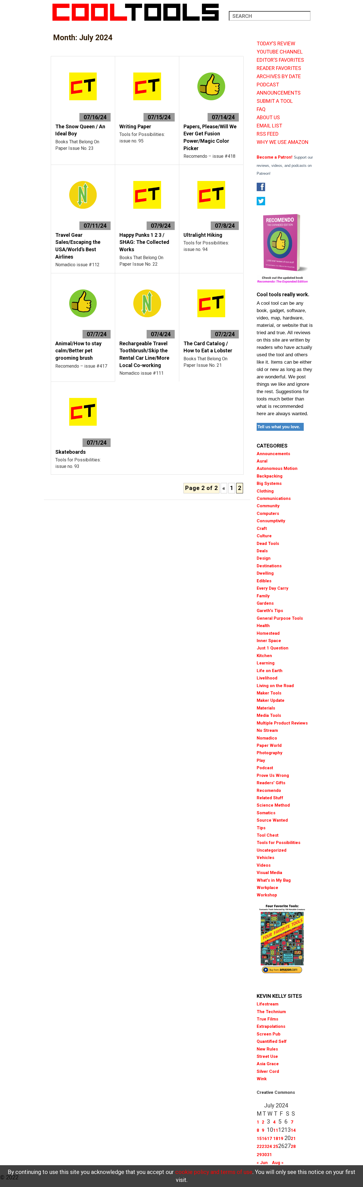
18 (275, 1138)
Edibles (264, 580)
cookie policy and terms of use (213, 1172)
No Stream (267, 730)
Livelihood (267, 678)
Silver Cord (268, 1071)
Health (263, 625)
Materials (266, 708)
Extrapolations (271, 1026)
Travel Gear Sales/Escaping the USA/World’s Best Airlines (77, 246)
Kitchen (264, 655)
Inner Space (269, 640)
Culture (264, 535)
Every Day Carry (272, 588)
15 (259, 1138)
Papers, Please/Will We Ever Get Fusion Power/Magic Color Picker (210, 137)
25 (275, 1146)
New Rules (267, 1049)
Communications (274, 498)
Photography (269, 752)
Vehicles (265, 857)
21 (293, 1138)
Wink (262, 1078)
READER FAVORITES (279, 68)
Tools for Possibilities (278, 842)
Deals (262, 550)
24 (269, 1146)
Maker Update (270, 700)
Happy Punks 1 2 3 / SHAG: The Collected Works (144, 242)
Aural (262, 461)
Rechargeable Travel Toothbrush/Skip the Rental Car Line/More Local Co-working (144, 354)
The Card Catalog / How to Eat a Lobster (207, 347)
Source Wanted (272, 820)
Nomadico (267, 738)
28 (293, 1146)
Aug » (278, 1162)
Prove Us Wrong (273, 775)
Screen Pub (268, 1034)
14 (293, 1130)
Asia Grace (268, 1063)
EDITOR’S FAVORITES (280, 60)
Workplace (267, 887)
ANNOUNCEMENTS (279, 93)
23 (264, 1146)
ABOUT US (268, 117)
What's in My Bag (274, 880)
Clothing (265, 491)
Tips (261, 827)
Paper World (269, 745)
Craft (262, 528)
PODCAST (268, 85)
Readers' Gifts (271, 782)
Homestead (268, 633)
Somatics (266, 812)
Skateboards (70, 452)
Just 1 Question (272, 648)
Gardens (265, 603)
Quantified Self (272, 1041)
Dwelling (265, 573)
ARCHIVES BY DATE (279, 76)
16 (264, 1138)
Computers (268, 513)
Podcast (265, 767)
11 (275, 1130)
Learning (266, 663)
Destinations (269, 565)
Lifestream (267, 1004)
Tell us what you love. (279, 426)
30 (264, 1154)
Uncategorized (271, 850)
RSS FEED (267, 134)
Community (268, 505)
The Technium (271, 1011)
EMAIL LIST (269, 126)
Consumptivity (271, 520)
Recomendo (269, 790)
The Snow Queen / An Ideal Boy (80, 130)
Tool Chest (267, 835)
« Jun (262, 1162)
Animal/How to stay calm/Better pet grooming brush (78, 350)
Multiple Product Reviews (282, 723)
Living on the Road (275, 685)
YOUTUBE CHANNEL (280, 52)
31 (269, 1154)
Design (264, 558)
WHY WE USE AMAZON (283, 142)
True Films (267, 1019)
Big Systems (269, 483)
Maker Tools (269, 693)
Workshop (267, 895)
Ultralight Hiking (202, 235)
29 (259, 1154)
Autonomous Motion (277, 468)
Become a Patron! (274, 157)
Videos (264, 865)
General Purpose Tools (280, 618)
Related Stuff (270, 797)
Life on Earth (269, 670)
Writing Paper (135, 126)
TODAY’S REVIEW (276, 43)
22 (259, 1146)
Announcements (273, 453)
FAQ (261, 109)
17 (269, 1138)
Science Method (273, 805)
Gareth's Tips (270, 610)
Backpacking (269, 476)
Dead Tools (268, 543)
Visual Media (269, 872)
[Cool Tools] (138, 12)
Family (263, 595)
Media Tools (269, 715)
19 (280, 1138)
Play (261, 760)
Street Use (267, 1056)
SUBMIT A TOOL (275, 101)
